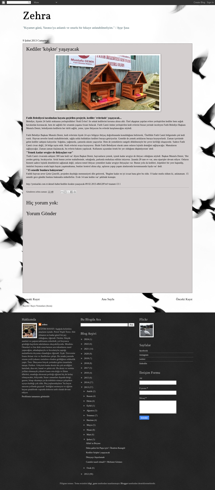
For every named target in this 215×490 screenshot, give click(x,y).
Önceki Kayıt (184, 299)
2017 (86, 368)
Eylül (89, 406)
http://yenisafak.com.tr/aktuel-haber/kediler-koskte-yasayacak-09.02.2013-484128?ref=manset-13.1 (73, 184)
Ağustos (91, 410)
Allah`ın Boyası (93, 443)
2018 (86, 363)
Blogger (124, 483)
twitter (142, 359)
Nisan (89, 430)
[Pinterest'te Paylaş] (74, 192)
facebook (143, 351)
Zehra (37, 16)
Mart (89, 434)
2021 (86, 349)
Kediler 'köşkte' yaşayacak (98, 452)
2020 (86, 354)
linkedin (143, 363)
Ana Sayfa (107, 299)
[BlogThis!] (65, 192)
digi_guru (92, 483)
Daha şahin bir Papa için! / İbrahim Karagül (105, 448)
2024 (86, 339)
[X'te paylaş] (68, 192)
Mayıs (90, 425)
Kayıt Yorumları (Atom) (41, 306)
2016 (86, 373)
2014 (86, 382)
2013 (86, 387)
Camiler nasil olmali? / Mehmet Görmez (104, 462)
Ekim (89, 401)
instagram (143, 355)
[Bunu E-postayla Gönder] (62, 192)
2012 (86, 474)
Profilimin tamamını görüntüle (36, 396)
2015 (86, 378)
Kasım (90, 396)
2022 (86, 344)
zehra (44, 324)
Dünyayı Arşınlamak (95, 457)
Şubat (89, 439)
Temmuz (91, 415)
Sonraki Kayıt (31, 299)
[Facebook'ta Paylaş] (71, 192)
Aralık (90, 391)
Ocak (89, 468)
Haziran (90, 420)
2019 (86, 358)
